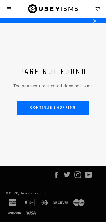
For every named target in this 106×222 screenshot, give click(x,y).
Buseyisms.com (33, 193)
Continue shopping (53, 107)
